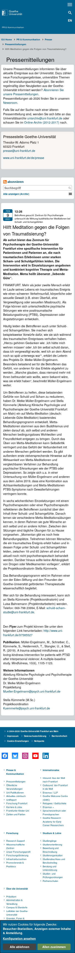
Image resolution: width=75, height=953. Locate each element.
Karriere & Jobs (14, 807)
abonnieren (15, 182)
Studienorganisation (52, 855)
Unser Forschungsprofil (18, 851)
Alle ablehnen (19, 947)
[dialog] (37, 936)
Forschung (12, 833)
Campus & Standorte (16, 907)
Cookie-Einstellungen (18, 741)
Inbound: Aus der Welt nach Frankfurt (54, 779)
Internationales (51, 770)
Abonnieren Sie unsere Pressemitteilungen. (33, 92)
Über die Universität (17, 888)
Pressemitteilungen (15, 781)
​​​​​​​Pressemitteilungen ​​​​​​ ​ (16, 44)
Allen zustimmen (54, 947)
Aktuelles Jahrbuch (16, 796)
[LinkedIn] (45, 756)
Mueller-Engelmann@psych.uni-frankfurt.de (31, 691)
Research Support (15, 840)
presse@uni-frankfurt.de (19, 151)
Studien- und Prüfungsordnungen (53, 875)
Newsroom (10, 102)
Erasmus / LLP (50, 792)
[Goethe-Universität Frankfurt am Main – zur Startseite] (17, 13)
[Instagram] (25, 756)
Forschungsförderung (17, 855)
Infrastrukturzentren (16, 859)
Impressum (13, 736)
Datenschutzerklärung (35, 736)
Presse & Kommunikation (15, 771)
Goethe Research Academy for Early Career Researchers (53, 821)
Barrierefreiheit (59, 736)
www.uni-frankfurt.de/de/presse (23, 158)
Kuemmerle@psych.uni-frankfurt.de (26, 708)
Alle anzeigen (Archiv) (16, 194)
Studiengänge (49, 840)
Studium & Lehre (52, 833)
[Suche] (70, 187)
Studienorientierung (52, 844)
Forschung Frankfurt (16, 803)
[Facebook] (4, 756)
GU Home (6, 39)
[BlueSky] (15, 756)
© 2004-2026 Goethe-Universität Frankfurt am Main (32, 731)
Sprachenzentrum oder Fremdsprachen (54, 812)
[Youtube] (35, 756)
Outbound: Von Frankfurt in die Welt (55, 787)
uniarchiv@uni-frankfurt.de (44, 118)
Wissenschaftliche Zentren (15, 846)
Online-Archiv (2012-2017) (41, 122)
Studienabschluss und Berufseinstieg (54, 860)
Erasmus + (48, 807)
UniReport (11, 799)
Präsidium (11, 896)
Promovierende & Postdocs (15, 864)
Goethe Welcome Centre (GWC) (55, 797)
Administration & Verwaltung (14, 901)
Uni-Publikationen (15, 792)
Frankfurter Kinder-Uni (17, 810)
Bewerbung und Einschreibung (51, 849)
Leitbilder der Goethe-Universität (17, 912)
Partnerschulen (50, 880)
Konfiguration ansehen (19, 938)
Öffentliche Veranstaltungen (14, 787)
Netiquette (39, 741)
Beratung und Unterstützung (50, 868)
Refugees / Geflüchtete (54, 803)
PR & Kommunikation (13, 27)
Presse (48, 39)
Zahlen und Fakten (15, 814)
